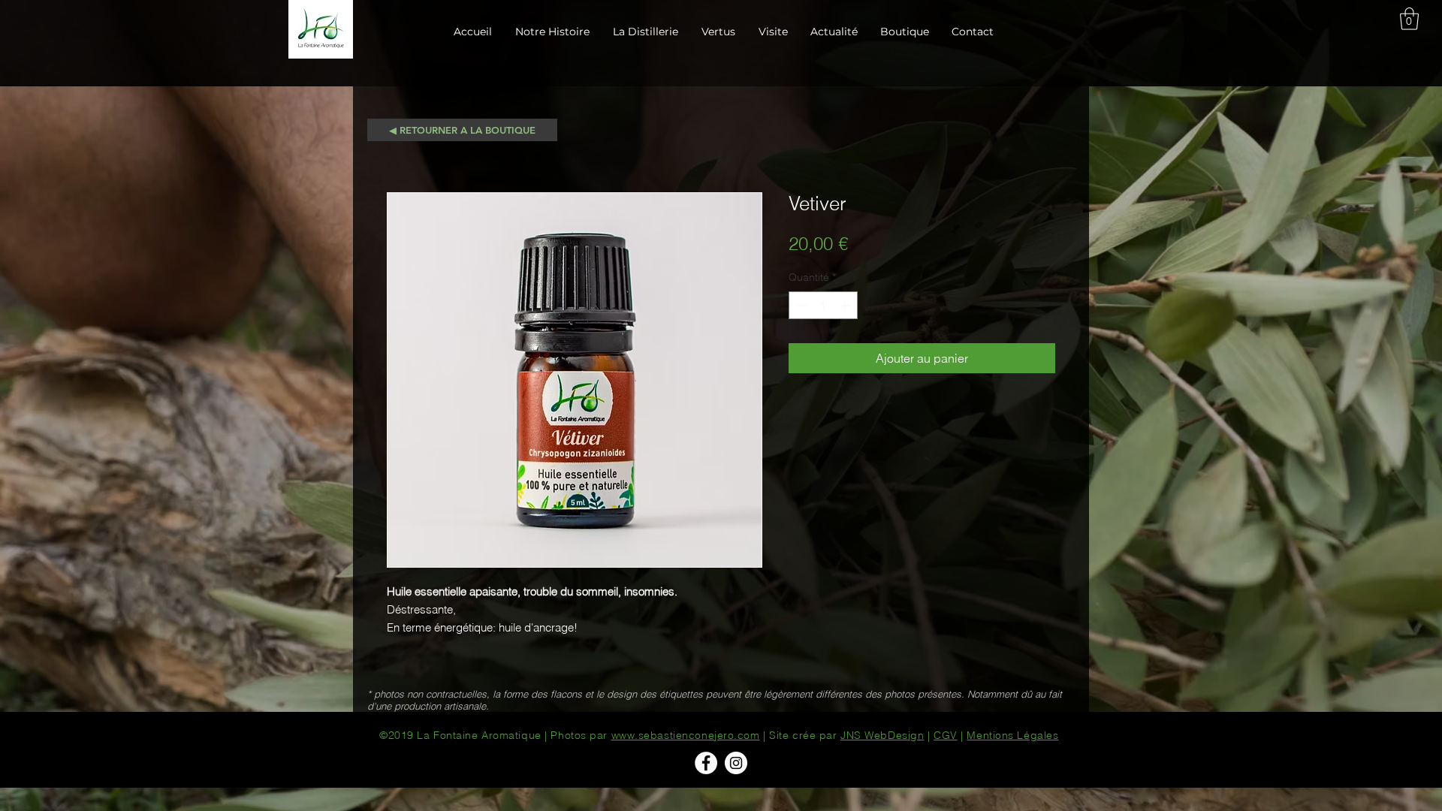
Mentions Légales (1012, 735)
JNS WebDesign (882, 735)
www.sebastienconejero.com (685, 735)
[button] (1409, 19)
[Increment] (846, 305)
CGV (946, 735)
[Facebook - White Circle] (706, 763)
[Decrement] (800, 305)
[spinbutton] (823, 305)
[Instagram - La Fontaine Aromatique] (736, 763)
